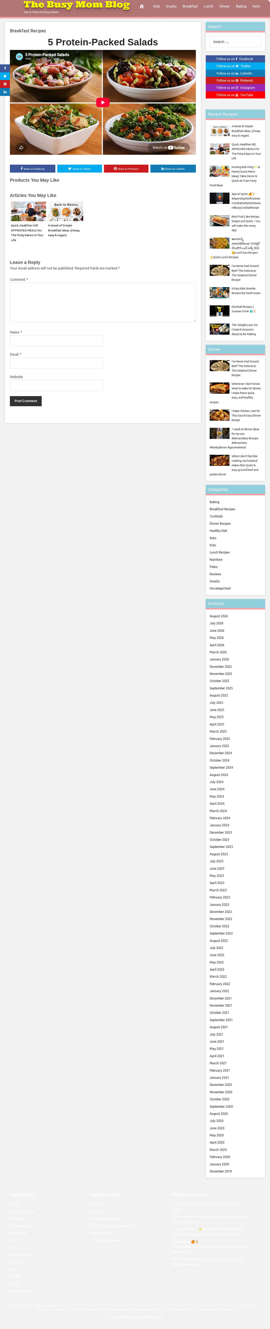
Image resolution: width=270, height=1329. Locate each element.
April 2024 (217, 803)
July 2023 (216, 861)
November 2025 (221, 673)
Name (16, 332)
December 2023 (221, 832)
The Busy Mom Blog (45, 1305)
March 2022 (218, 976)
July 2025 (216, 702)
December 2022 (221, 911)
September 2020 (221, 1106)
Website (16, 377)
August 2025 (219, 695)
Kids (156, 6)
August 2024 (219, 775)
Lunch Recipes (220, 552)
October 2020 (219, 1099)
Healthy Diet (218, 530)
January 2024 (219, 825)
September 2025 (221, 688)
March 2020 (218, 1149)
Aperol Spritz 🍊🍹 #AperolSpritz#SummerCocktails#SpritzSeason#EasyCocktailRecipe (211, 1247)
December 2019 (221, 1171)
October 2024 (219, 760)
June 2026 (217, 630)
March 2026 (218, 652)
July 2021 (216, 1034)
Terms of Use (207, 1309)
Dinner (224, 6)
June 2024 (217, 789)
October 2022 (219, 926)
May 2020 (217, 1135)
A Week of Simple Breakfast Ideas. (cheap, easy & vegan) (64, 230)
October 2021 (219, 1012)
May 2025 (217, 717)
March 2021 (218, 1063)
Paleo (214, 566)
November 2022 (221, 919)
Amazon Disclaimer (105, 1218)
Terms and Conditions (107, 1240)
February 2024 (220, 818)
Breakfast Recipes (28, 30)
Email (15, 354)
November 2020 (221, 1092)
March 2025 (218, 731)
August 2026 (219, 616)
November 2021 (221, 1005)
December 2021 (221, 998)
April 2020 (217, 1142)
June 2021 (217, 1041)
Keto (256, 6)
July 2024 (216, 782)
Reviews (215, 574)
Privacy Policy (100, 1233)
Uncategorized (220, 588)
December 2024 (221, 753)
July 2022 (216, 948)
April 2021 (217, 1056)
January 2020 (219, 1164)
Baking (241, 6)
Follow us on (235, 59)
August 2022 (219, 940)
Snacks (171, 6)
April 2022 (217, 969)
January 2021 (219, 1077)
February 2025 (220, 738)
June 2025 (217, 710)
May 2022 (217, 962)
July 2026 (216, 623)
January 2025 (219, 746)
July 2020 (216, 1121)
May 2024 (217, 796)
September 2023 (221, 846)
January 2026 (219, 659)
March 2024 (218, 811)
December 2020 (221, 1084)
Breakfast (190, 6)
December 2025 (221, 666)
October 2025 (219, 681)
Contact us (98, 1204)
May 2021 (217, 1048)
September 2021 (221, 1020)
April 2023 (217, 883)
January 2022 (219, 991)
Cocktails (216, 516)
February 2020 (220, 1157)
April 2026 (217, 645)
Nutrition (216, 559)
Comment (19, 279)
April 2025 (217, 724)
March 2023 (218, 890)
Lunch (208, 6)
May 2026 (217, 637)
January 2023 (219, 904)
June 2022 (217, 955)
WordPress (127, 1317)
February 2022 (220, 984)
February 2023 (220, 897)
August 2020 (219, 1113)
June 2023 (217, 868)
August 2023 (219, 854)
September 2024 (221, 767)
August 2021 (219, 1027)
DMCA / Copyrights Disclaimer (112, 1226)
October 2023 (219, 839)
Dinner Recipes (220, 523)
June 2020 (217, 1128)
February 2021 (220, 1070)
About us (97, 1211)
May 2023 (217, 875)
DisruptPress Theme (151, 1317)
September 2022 (221, 933)
